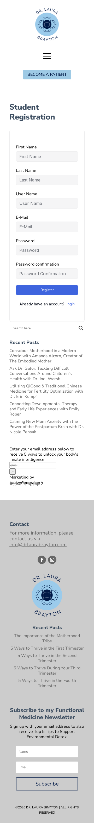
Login (70, 303)
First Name (26, 147)
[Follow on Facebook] (42, 560)
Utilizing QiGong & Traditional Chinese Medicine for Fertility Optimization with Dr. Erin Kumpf (46, 391)
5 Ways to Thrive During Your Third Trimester (47, 670)
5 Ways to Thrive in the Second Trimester (47, 658)
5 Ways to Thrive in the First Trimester (47, 648)
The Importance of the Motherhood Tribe (47, 638)
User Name (26, 194)
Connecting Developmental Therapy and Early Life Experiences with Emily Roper (44, 409)
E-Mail (22, 217)
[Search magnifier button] (81, 328)
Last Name (26, 170)
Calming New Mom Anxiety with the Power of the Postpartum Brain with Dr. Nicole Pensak (46, 427)
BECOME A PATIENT (47, 74)
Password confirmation (37, 264)
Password (25, 240)
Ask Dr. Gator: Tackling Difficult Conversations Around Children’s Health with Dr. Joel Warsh (40, 374)
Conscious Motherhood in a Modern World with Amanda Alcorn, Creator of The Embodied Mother (45, 356)
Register (47, 289)
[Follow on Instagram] (52, 560)
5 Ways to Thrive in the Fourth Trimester (47, 683)
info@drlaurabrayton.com (38, 544)
